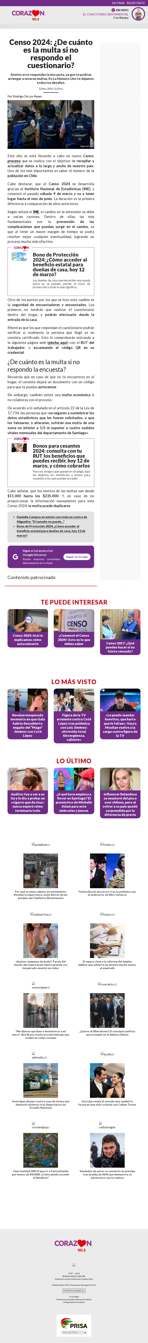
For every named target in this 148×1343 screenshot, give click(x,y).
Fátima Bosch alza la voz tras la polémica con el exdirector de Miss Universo (107, 893)
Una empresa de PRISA (74, 1323)
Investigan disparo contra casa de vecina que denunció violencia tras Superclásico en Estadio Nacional (40, 1104)
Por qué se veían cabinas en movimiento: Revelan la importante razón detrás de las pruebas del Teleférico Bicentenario (40, 895)
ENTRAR (118, 3)
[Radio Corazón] (29, 15)
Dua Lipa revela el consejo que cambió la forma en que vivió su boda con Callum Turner (107, 1103)
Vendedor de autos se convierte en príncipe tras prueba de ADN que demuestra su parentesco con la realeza (107, 1174)
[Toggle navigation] (5, 26)
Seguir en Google (77, 556)
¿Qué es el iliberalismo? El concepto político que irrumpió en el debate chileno (107, 1033)
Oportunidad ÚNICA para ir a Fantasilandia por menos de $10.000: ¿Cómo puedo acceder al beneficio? (40, 1174)
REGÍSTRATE (136, 3)
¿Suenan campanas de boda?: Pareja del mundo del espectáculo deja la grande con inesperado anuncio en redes (40, 965)
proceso (14, 161)
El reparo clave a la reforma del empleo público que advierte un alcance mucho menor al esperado (107, 965)
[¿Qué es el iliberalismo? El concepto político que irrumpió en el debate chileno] (107, 1010)
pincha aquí (57, 342)
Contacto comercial (74, 1291)
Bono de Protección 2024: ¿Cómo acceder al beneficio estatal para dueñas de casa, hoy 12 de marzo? (51, 530)
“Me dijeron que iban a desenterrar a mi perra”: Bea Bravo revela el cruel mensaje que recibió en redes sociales (40, 1034)
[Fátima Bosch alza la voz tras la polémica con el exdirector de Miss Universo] (107, 870)
